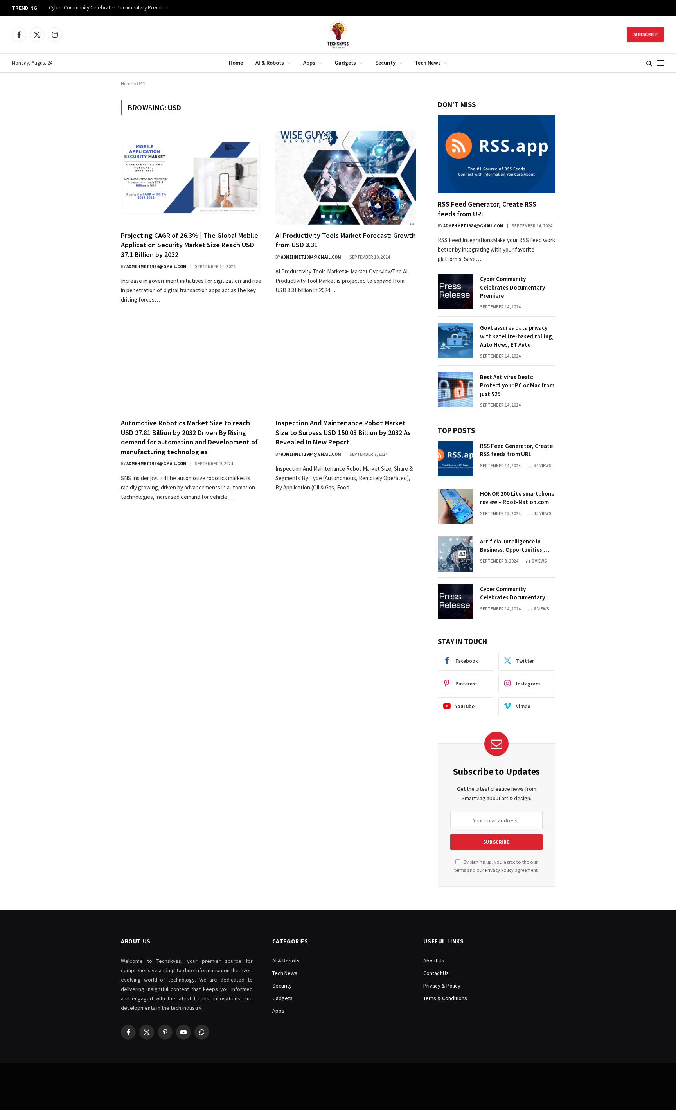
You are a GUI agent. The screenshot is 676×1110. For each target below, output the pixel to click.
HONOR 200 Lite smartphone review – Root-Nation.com (517, 498)
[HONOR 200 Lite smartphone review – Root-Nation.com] (455, 506)
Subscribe (645, 34)
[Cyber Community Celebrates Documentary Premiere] (455, 291)
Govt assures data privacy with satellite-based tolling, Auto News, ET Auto (517, 336)
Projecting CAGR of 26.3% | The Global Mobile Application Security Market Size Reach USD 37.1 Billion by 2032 (189, 245)
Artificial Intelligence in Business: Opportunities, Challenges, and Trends (512, 546)
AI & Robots (269, 62)
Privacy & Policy (441, 985)
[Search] (649, 63)
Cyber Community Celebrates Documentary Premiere (109, 7)
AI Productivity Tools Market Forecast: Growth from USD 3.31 (345, 240)
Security (385, 62)
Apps (309, 62)
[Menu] (660, 63)
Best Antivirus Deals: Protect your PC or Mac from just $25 (517, 385)
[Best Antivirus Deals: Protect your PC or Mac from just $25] (455, 389)
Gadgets (345, 62)
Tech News (428, 62)
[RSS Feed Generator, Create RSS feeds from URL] (496, 154)
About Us (433, 960)
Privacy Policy (499, 870)
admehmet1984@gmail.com (156, 266)
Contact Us (436, 973)
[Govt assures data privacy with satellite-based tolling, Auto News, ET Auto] (455, 340)
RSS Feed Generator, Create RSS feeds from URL (487, 209)
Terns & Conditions (445, 998)
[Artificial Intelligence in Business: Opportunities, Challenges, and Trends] (455, 554)
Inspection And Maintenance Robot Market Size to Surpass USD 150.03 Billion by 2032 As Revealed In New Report (343, 432)
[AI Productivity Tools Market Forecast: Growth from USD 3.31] (345, 177)
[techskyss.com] (338, 34)
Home (236, 62)
